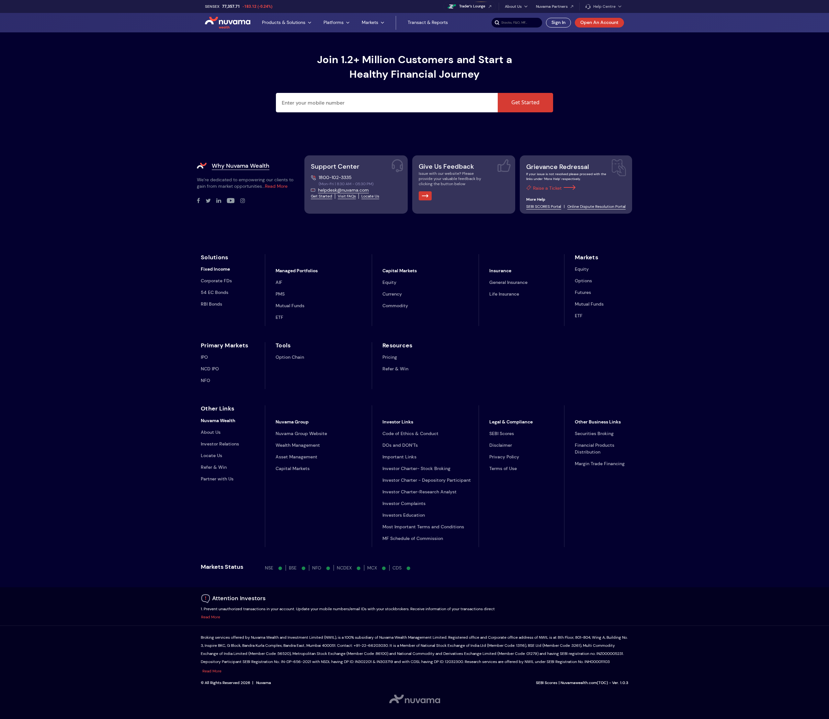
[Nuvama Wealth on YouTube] (233, 201)
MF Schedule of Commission (412, 538)
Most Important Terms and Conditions (423, 527)
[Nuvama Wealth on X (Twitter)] (211, 201)
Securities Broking (594, 433)
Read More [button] (210, 617)
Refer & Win (395, 369)
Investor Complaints (404, 503)
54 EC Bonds (214, 292)
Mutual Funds (290, 306)
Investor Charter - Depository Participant (426, 480)
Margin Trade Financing (600, 463)
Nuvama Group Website (301, 433)
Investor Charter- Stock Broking (416, 468)
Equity (389, 282)
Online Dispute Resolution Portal (596, 206)
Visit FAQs (347, 196)
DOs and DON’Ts (400, 445)
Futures (583, 292)
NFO (205, 380)
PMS (280, 294)
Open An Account (599, 22)
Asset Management (296, 457)
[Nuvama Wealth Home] (227, 22)
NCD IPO (210, 369)
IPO (204, 357)
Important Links (399, 457)
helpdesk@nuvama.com (343, 190)
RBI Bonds (211, 304)
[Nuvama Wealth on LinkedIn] (221, 201)
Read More (276, 186)
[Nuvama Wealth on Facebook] (201, 201)
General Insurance (508, 282)
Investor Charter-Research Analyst (419, 492)
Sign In (558, 22)
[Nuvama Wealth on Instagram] (245, 201)
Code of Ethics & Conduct (410, 433)
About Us (211, 432)
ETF (279, 317)
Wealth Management (298, 445)
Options (583, 281)
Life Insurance (504, 294)
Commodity (395, 306)
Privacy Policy (504, 457)
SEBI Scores (501, 433)
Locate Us (370, 196)
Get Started (525, 102)
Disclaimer (500, 445)
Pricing (389, 357)
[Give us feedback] (425, 195)
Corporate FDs (216, 281)
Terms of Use (503, 468)
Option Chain (290, 357)
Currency (392, 294)
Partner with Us (217, 479)
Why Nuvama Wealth (240, 166)
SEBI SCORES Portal (543, 206)
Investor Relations (220, 444)
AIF (279, 282)
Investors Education (403, 515)
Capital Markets (293, 468)
